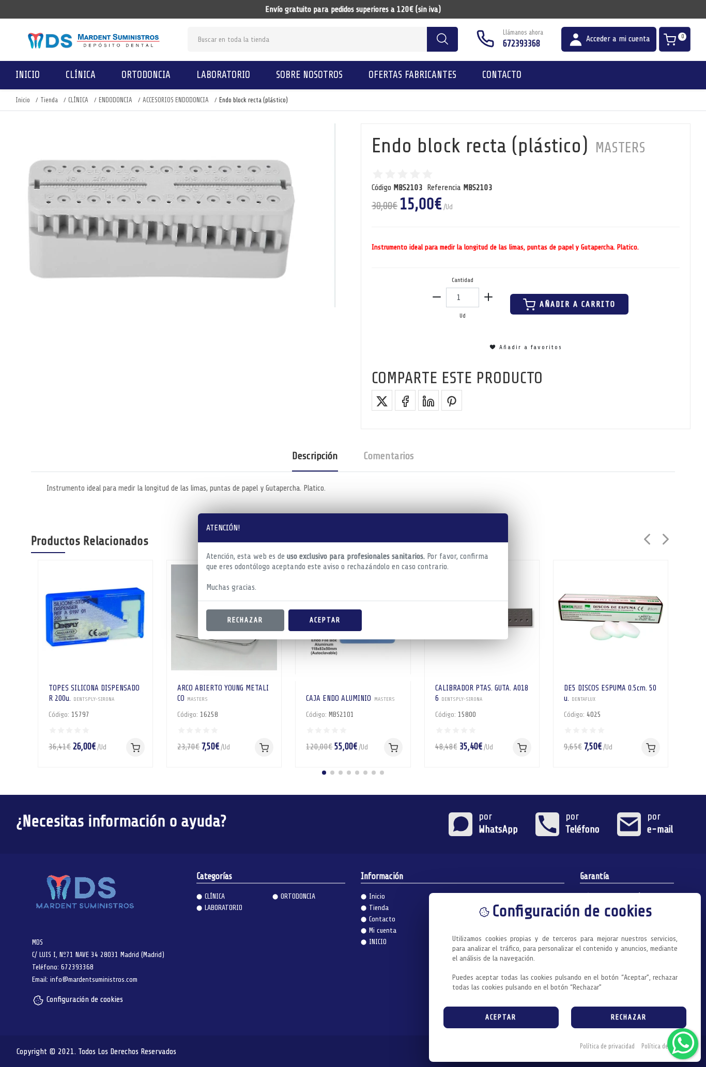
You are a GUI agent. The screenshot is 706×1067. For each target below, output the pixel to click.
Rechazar (245, 620)
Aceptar (325, 620)
